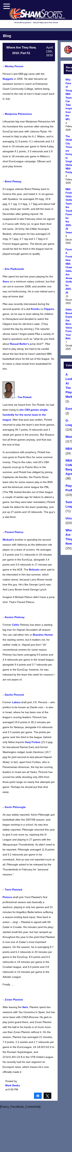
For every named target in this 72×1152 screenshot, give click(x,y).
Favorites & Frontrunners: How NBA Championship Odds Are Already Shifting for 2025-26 (68, 271)
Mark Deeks (12, 1085)
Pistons (7, 897)
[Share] (38, 1095)
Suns (6, 281)
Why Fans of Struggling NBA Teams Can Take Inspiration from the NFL (68, 99)
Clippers (49, 308)
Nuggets (8, 78)
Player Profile (68, 488)
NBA (68, 448)
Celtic (15, 624)
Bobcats (34, 569)
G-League (68, 423)
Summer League (68, 504)
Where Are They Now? (68, 537)
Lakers (16, 702)
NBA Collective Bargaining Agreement (68, 467)
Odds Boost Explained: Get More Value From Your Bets (68, 324)
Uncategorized (68, 518)
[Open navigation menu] (6, 6)
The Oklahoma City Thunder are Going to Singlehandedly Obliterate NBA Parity (68, 154)
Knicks (35, 308)
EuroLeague (68, 408)
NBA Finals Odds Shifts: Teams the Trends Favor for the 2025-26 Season (68, 211)
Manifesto (68, 436)
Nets (25, 1007)
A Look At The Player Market (68, 385)
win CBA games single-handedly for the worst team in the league (25, 414)
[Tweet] (47, 1095)
